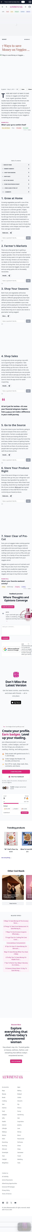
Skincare (4, 1149)
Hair (18, 1118)
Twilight (4, 1159)
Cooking (23, 586)
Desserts (19, 1101)
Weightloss (5, 1163)
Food (7, 11)
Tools (18, 1163)
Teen (3, 1156)
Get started (24, 812)
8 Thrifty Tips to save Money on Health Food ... (16, 958)
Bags (3, 1090)
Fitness (19, 1108)
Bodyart (17, 11)
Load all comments (7, 607)
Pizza (13, 128)
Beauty (4, 1094)
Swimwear (20, 1152)
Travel (19, 1156)
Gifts (3, 11)
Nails (3, 1138)
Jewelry (19, 1125)
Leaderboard (6, 812)
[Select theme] (25, 7)
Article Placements (7, 1180)
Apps (18, 1087)
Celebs (19, 1097)
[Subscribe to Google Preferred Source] (11, 649)
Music (19, 1135)
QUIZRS (29, 588)
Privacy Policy (6, 1190)
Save (23, 89)
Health (4, 1121)
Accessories (5, 1087)
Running (4, 1145)
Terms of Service (6, 1194)
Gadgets (4, 1114)
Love (12, 11)
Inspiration (20, 1121)
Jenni (4, 89)
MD (17, 89)
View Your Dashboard (17, 777)
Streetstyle (5, 1152)
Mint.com (18, 487)
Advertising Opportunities (9, 1183)
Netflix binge (10, 586)
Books (3, 1097)
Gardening (20, 1114)
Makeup (4, 1132)
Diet (3, 1104)
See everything (6, 857)
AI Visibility (5, 1176)
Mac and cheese (6, 128)
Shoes (19, 1145)
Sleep (19, 1149)
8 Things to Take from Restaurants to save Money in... (16, 927)
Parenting (5, 1142)
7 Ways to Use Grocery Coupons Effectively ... (16, 933)
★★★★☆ (27, 39)
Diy (18, 1104)
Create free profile (16, 771)
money (4, 39)
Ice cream (25, 128)
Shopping (17, 586)
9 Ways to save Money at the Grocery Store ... (16, 922)
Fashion (22, 11)
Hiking (3, 586)
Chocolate (18, 128)
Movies (4, 1135)
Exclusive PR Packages (8, 1187)
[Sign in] (29, 7)
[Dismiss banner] (28, 644)
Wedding (20, 1159)
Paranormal (20, 1138)
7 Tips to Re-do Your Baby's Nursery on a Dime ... (16, 964)
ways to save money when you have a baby (16, 953)
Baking (19, 1090)
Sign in (9, 782)
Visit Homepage (16, 1061)
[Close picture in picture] (19, 1224)
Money (19, 1132)
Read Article (17, 904)
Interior (28, 11)
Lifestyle (4, 1128)
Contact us (5, 1173)
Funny (19, 1111)
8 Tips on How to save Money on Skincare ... (16, 947)
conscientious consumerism (16, 943)
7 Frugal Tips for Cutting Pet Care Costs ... (16, 938)
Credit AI (8, 412)
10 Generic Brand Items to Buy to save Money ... (16, 969)
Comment (5, 638)
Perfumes (20, 1142)
